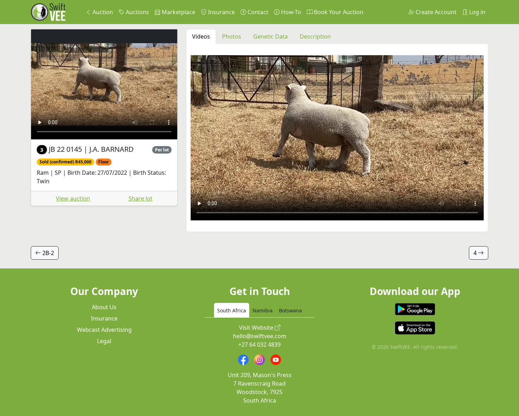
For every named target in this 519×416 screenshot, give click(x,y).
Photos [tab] (231, 36)
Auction (102, 12)
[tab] (231, 310)
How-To (290, 12)
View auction (73, 198)
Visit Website (257, 327)
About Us (104, 307)
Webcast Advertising (104, 330)
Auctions (136, 12)
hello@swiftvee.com (259, 336)
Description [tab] (315, 36)
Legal (104, 341)
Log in (476, 12)
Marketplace (177, 12)
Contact (257, 12)
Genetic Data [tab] (270, 36)
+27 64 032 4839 (259, 344)
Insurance (221, 12)
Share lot (141, 198)
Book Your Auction (337, 12)
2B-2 (47, 253)
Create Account (435, 12)
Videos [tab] (201, 36)
